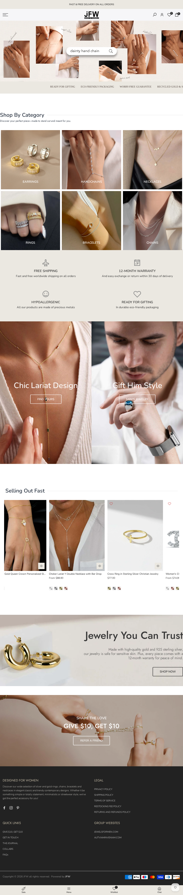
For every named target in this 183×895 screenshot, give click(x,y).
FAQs (5, 854)
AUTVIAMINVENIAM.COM (108, 837)
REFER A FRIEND (91, 741)
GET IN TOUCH (10, 837)
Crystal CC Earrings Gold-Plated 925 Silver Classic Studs (106, 574)
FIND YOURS (45, 399)
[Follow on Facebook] (4, 808)
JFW (67, 876)
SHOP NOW (168, 672)
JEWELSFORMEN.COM (106, 832)
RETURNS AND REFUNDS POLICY (112, 812)
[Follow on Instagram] (11, 808)
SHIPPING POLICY (103, 795)
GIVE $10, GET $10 (13, 832)
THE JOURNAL (10, 843)
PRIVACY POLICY (103, 789)
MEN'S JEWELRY (137, 399)
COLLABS (8, 849)
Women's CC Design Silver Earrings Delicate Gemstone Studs (50, 574)
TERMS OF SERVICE (104, 800)
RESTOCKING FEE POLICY (107, 806)
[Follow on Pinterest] (17, 808)
